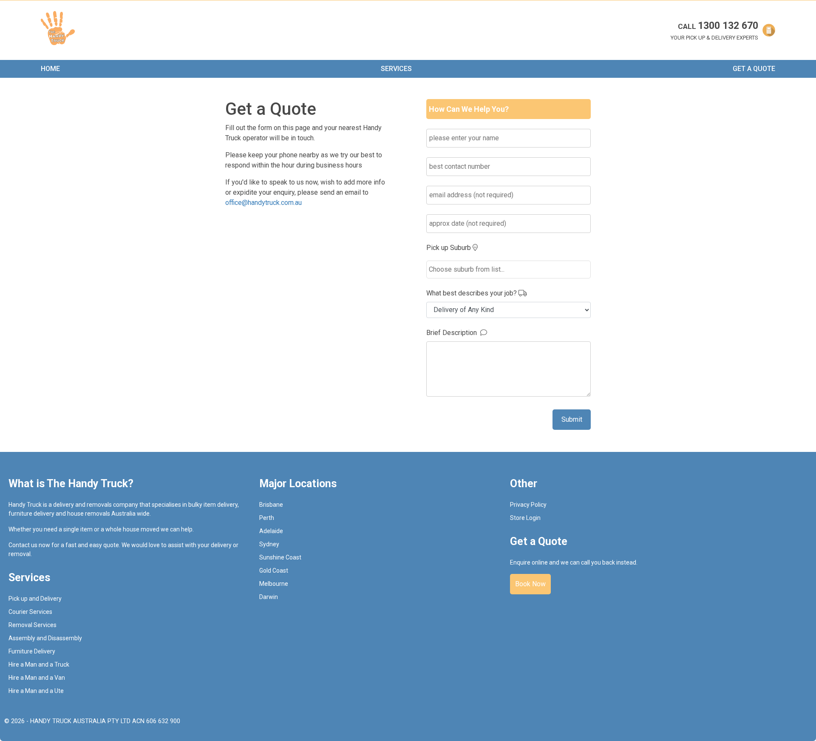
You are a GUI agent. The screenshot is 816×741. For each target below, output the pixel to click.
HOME (50, 69)
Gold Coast (273, 570)
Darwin (268, 596)
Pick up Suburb (449, 248)
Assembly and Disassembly (45, 638)
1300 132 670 (718, 25)
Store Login (525, 517)
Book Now (530, 584)
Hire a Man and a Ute (36, 690)
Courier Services (30, 611)
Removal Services (32, 625)
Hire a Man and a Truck (38, 664)
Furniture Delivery (31, 651)
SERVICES (396, 69)
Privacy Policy (528, 504)
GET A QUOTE (754, 69)
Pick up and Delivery (35, 598)
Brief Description (453, 333)
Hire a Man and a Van (36, 677)
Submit (571, 419)
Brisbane (271, 504)
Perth (266, 517)
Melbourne (273, 583)
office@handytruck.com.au (263, 203)
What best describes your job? (472, 293)
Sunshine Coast (280, 557)
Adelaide (271, 531)
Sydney (269, 544)
